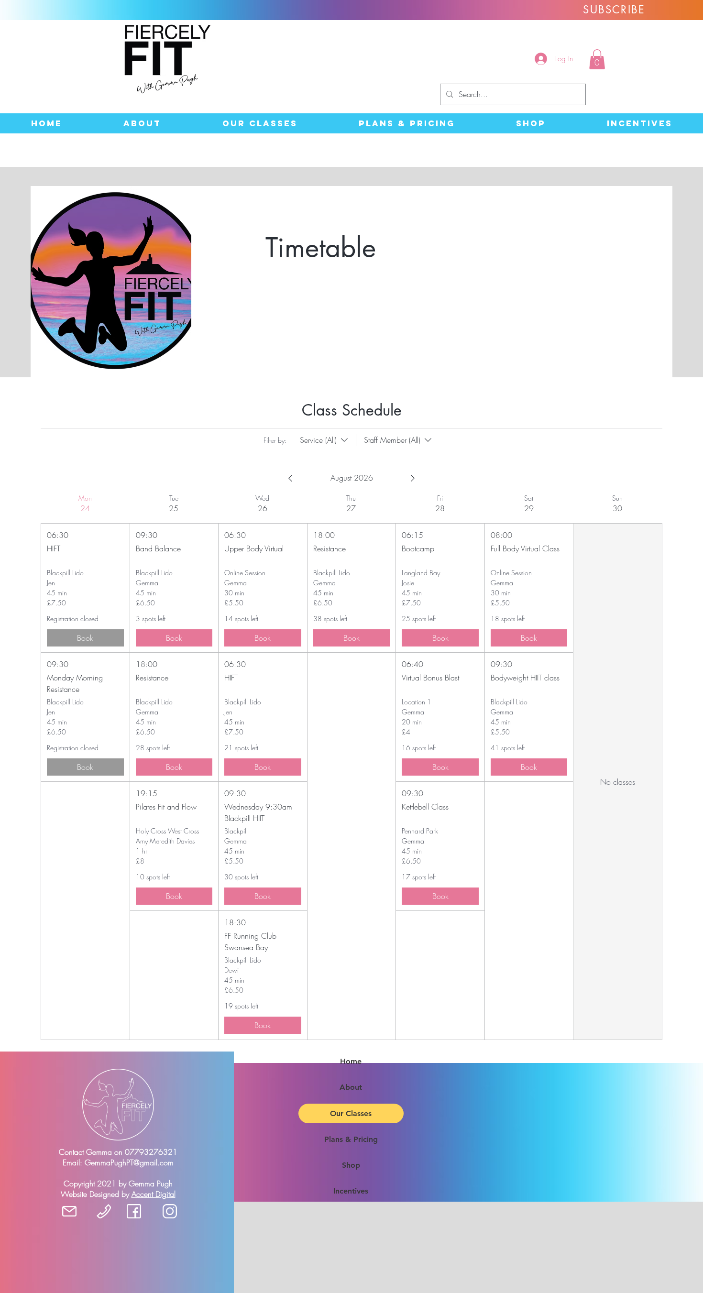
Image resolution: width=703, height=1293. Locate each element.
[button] (597, 59)
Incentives (350, 1190)
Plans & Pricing (351, 1139)
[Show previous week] (290, 478)
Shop (351, 1165)
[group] (85, 766)
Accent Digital (154, 1194)
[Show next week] (412, 478)
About (351, 1087)
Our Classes (351, 1113)
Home (351, 1061)
